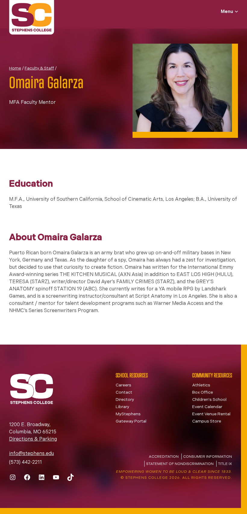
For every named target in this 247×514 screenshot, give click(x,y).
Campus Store (206, 421)
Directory (125, 400)
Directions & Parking (33, 439)
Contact (124, 392)
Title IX (225, 464)
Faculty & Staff (39, 68)
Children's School (209, 400)
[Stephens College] (31, 18)
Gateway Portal (131, 421)
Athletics (201, 385)
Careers (123, 385)
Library (122, 407)
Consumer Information (207, 457)
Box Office (202, 392)
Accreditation (164, 457)
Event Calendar (207, 407)
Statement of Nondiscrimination (180, 464)
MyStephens (128, 414)
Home (15, 68)
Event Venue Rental (211, 414)
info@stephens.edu (31, 453)
